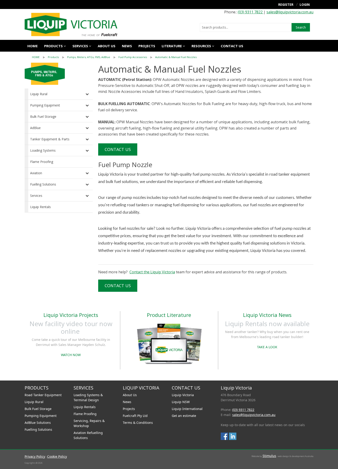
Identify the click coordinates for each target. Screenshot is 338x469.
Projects (146, 46)
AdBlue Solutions (38, 422)
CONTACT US (232, 46)
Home (32, 46)
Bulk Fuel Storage (43, 116)
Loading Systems (43, 150)
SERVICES (80, 46)
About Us (130, 395)
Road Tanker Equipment (43, 395)
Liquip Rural (38, 94)
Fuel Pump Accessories (132, 57)
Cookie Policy (57, 456)
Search (301, 27)
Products (53, 46)
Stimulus (269, 456)
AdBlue (35, 128)
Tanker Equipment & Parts (49, 139)
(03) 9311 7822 (251, 12)
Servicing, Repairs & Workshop (89, 423)
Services (36, 195)
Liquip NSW (181, 402)
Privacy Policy (35, 456)
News (127, 46)
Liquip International (187, 409)
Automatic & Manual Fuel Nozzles (176, 57)
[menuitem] (40, 57)
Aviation (36, 173)
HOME (36, 57)
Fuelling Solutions (43, 184)
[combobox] (245, 27)
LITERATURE (172, 46)
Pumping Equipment (45, 105)
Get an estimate (184, 415)
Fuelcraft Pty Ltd (135, 415)
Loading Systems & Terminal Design (88, 397)
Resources (201, 46)
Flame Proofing (41, 161)
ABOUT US (106, 46)
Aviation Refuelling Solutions (88, 435)
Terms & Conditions (138, 422)
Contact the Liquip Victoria (152, 271)
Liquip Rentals (40, 207)
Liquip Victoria (183, 395)
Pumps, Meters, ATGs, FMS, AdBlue (88, 57)
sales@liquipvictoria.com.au (289, 12)
